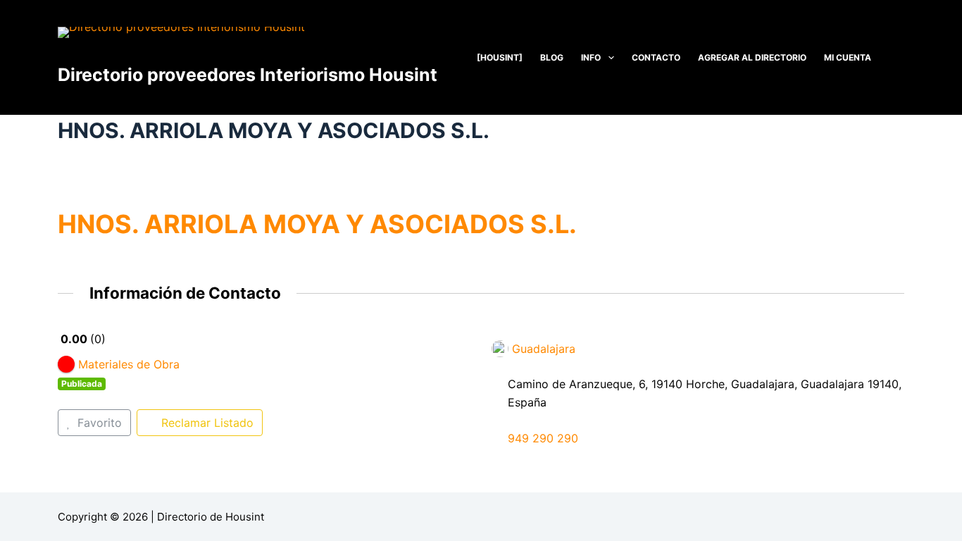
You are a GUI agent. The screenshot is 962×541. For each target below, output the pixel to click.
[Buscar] (899, 57)
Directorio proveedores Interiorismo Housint (247, 74)
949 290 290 (543, 438)
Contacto (656, 57)
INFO (591, 57)
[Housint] (500, 57)
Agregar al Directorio (752, 57)
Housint (244, 516)
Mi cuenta (847, 57)
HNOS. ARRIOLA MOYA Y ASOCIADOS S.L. (317, 224)
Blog (551, 57)
